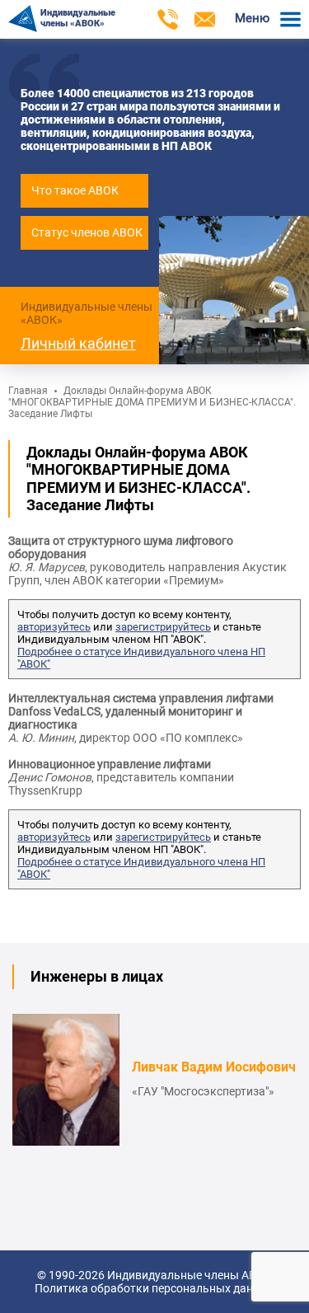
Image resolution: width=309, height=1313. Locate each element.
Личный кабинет (78, 343)
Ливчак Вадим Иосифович (214, 1067)
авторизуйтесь (54, 627)
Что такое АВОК (75, 190)
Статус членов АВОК (87, 232)
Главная (28, 390)
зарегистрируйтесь (163, 627)
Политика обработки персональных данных (154, 1288)
